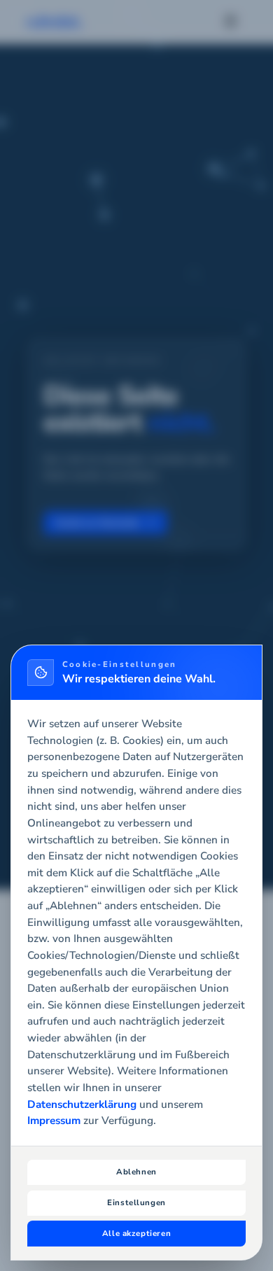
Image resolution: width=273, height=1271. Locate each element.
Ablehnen (136, 1171)
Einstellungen (136, 1202)
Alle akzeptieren (136, 1233)
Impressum (53, 1121)
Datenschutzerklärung (81, 1104)
